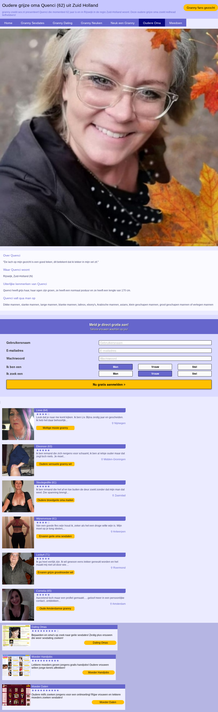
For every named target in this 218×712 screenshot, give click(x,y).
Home (8, 23)
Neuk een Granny (123, 23)
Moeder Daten (108, 702)
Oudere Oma (152, 23)
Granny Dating (62, 23)
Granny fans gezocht (201, 7)
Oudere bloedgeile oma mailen (55, 500)
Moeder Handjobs (98, 672)
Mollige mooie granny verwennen (55, 428)
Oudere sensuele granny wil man (55, 464)
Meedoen (175, 23)
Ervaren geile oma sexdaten (55, 536)
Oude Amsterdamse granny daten (55, 609)
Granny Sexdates (32, 23)
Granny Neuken (91, 23)
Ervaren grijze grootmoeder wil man (55, 573)
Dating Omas (100, 642)
